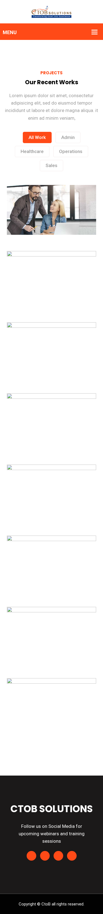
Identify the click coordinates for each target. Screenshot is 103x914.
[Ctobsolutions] (51, 11)
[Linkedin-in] (31, 855)
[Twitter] (58, 855)
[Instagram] (72, 855)
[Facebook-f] (45, 855)
